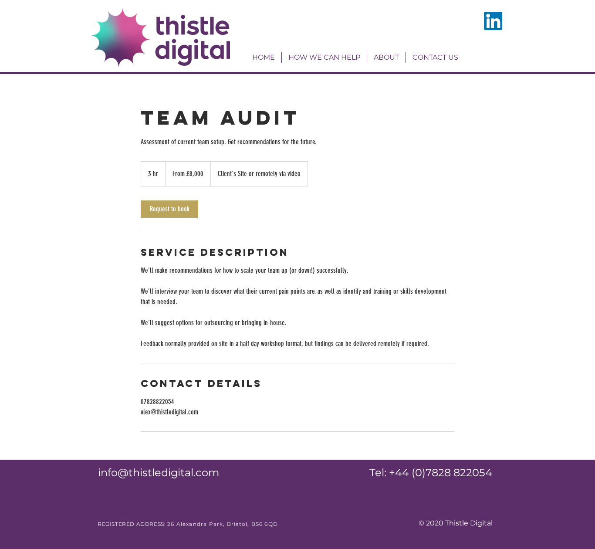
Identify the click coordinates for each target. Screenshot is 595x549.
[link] (169, 209)
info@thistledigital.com (158, 472)
